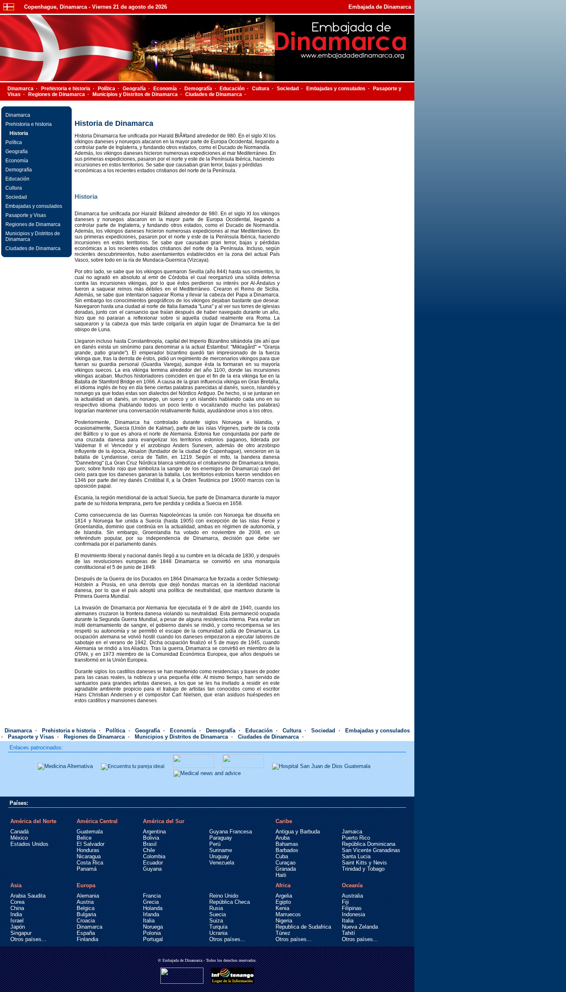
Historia (19, 133)
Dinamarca (20, 88)
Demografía (198, 88)
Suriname (220, 850)
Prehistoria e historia (65, 88)
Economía (165, 88)
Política (106, 88)
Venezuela (221, 863)
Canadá (19, 831)
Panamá (87, 869)
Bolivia (151, 838)
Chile (149, 850)
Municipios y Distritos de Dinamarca (135, 94)
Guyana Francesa (230, 831)
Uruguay (219, 856)
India (16, 914)
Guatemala (90, 831)
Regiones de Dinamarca (56, 94)
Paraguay (220, 838)
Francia (152, 896)
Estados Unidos (29, 844)
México (19, 838)
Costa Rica (90, 863)
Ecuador (153, 863)
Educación (232, 88)
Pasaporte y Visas (25, 215)
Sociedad (288, 88)
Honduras (88, 850)
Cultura (260, 88)
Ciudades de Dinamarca (213, 94)
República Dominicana (368, 844)
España (86, 933)
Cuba (282, 856)
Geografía (134, 88)
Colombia (154, 856)
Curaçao (285, 863)
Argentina (154, 831)
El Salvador (90, 844)
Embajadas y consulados (335, 88)
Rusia (216, 908)
